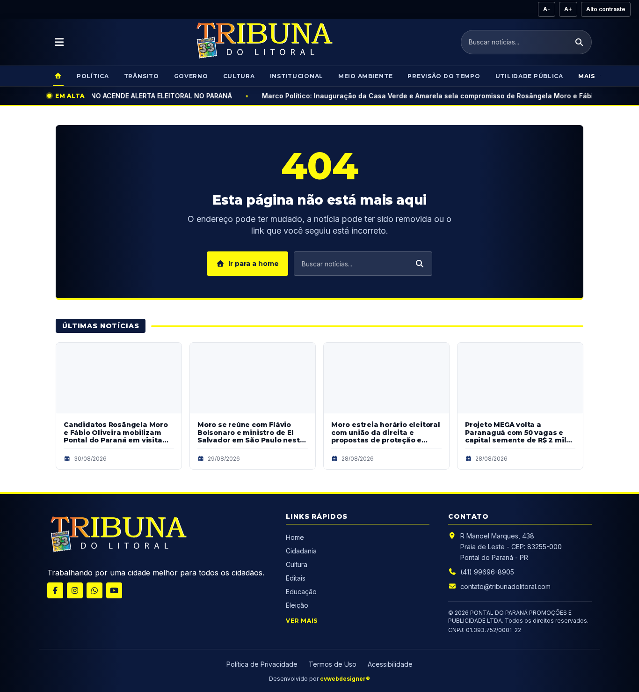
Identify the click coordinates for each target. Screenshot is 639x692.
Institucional (296, 76)
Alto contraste (605, 9)
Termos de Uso (332, 664)
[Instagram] (75, 590)
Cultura (239, 76)
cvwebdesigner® (345, 678)
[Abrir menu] (59, 42)
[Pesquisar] (579, 42)
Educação (301, 592)
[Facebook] (55, 590)
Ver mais (302, 620)
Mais (586, 76)
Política (93, 76)
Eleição (297, 605)
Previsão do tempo (443, 76)
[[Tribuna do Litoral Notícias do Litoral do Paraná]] (117, 536)
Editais (295, 578)
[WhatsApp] (94, 590)
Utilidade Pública (529, 76)
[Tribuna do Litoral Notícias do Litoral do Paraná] (263, 42)
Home (295, 537)
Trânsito (141, 76)
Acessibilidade (390, 664)
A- (546, 9)
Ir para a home (253, 263)
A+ (568, 9)
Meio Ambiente (365, 76)
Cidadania (302, 551)
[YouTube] (114, 590)
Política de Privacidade (262, 664)
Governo (191, 76)
